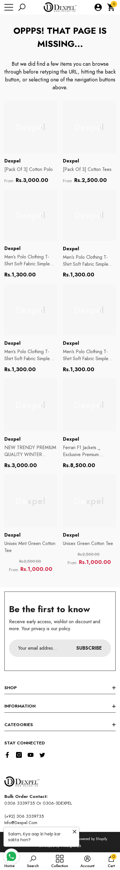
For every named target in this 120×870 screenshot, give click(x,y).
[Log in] (98, 7)
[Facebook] (7, 755)
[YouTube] (30, 755)
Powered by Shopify (92, 839)
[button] (21, 7)
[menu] (8, 7)
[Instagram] (19, 755)
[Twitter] (42, 755)
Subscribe (89, 648)
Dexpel (12, 161)
